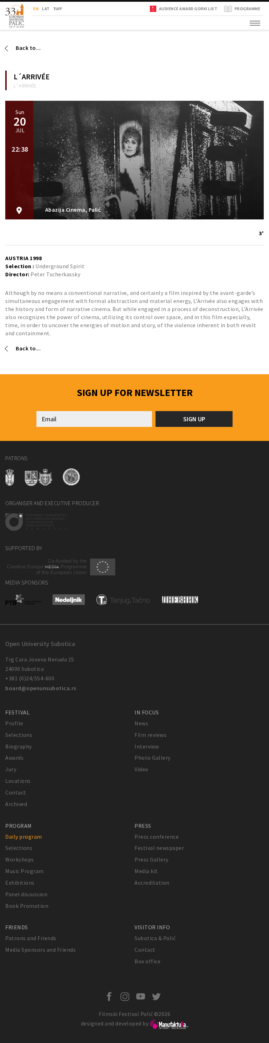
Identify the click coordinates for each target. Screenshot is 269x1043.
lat (46, 8)
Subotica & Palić (154, 938)
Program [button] (18, 825)
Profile (14, 723)
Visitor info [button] (152, 927)
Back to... (28, 47)
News (141, 723)
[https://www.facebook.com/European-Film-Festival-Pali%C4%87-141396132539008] (111, 997)
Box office (147, 961)
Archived (16, 803)
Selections (18, 734)
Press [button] (142, 825)
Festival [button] (17, 712)
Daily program (23, 836)
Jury (10, 769)
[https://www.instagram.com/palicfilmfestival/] (126, 997)
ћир (57, 8)
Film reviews (150, 734)
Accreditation (152, 882)
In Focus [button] (146, 712)
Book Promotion (26, 905)
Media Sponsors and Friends (40, 949)
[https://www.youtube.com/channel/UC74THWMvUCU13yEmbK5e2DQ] (142, 997)
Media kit (146, 870)
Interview (146, 746)
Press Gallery (151, 859)
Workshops (19, 859)
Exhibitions (20, 882)
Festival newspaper (159, 847)
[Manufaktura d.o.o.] (169, 1023)
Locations (18, 780)
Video (141, 769)
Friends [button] (16, 927)
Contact (15, 792)
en (36, 8)
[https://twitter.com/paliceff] (158, 997)
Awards (14, 757)
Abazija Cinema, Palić (72, 209)
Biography (18, 746)
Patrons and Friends (30, 938)
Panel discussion (26, 894)
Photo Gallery (152, 757)
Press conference (156, 836)
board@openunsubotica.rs (40, 688)
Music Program (24, 870)
